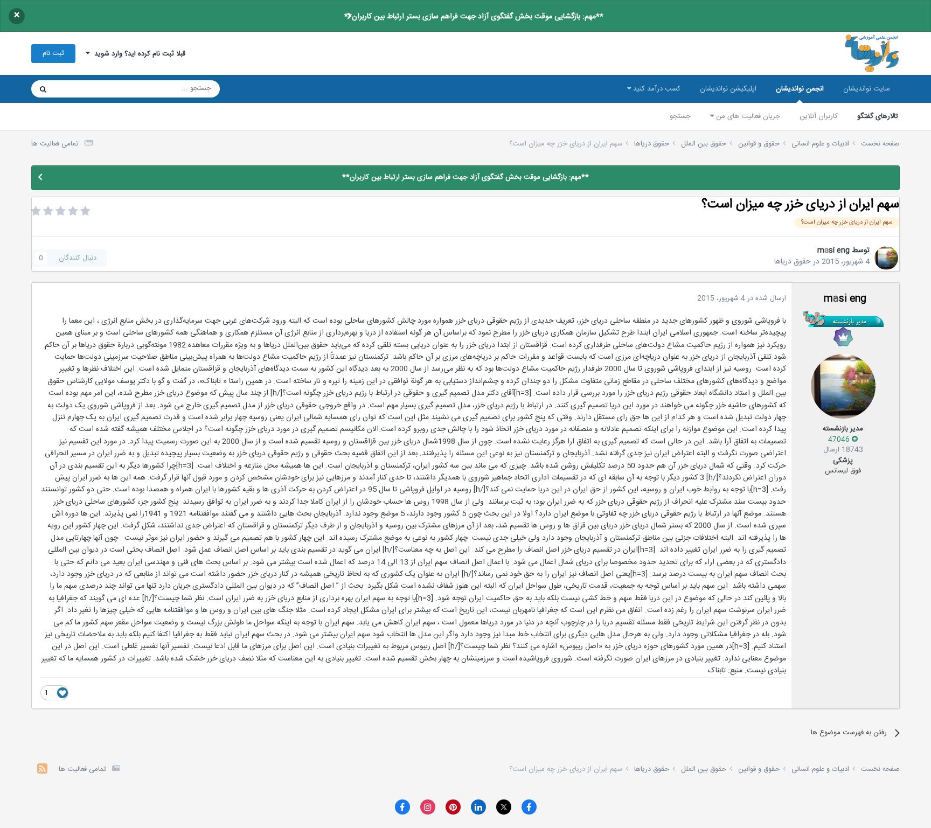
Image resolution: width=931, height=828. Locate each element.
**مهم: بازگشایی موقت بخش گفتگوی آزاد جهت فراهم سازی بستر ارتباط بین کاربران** (473, 16)
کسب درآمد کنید (655, 89)
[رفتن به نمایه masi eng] (886, 258)
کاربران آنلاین (819, 116)
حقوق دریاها (792, 261)
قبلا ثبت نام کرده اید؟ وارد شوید (137, 54)
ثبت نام (53, 53)
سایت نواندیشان (866, 89)
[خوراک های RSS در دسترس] (42, 770)
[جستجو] (43, 89)
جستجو (680, 116)
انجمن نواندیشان (800, 89)
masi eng (833, 250)
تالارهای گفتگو (877, 116)
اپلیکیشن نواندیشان (728, 89)
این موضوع (84, 89)
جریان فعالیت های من (747, 116)
